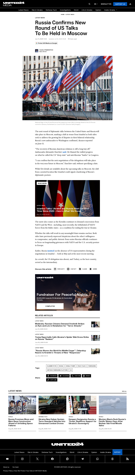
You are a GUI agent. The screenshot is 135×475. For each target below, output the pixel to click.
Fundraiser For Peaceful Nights (62, 294)
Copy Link (53, 380)
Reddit (88, 376)
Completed (50, 306)
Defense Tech (51, 10)
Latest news (70, 14)
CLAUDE (84, 269)
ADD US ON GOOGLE (101, 467)
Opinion (98, 10)
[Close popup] (132, 462)
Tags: (37, 368)
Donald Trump (70, 366)
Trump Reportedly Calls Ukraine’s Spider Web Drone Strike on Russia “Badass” (62, 338)
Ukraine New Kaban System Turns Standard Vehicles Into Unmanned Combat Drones (52, 421)
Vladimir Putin (51, 366)
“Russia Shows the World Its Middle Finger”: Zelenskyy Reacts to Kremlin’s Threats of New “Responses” (60, 351)
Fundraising (92, 366)
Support (117, 452)
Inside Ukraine (109, 10)
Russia (61, 366)
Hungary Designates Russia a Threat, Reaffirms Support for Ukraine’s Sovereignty (82, 421)
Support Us (120, 4)
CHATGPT (73, 269)
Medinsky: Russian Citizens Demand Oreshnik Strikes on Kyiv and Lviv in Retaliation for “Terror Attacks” (59, 324)
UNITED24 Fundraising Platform (57, 370)
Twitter (77, 376)
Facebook (53, 376)
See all (124, 391)
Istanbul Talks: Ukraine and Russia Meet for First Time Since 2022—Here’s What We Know (63, 210)
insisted (50, 251)
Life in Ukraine (87, 10)
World (76, 10)
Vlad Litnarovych (46, 50)
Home (62, 14)
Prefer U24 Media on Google (47, 43)
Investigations (65, 10)
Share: (37, 378)
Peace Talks (82, 366)
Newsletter (106, 4)
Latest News (23, 10)
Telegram (65, 376)
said (64, 152)
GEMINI (95, 269)
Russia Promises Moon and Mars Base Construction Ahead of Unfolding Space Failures (21, 422)
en (95, 4)
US (71, 370)
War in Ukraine (37, 10)
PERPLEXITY (61, 269)
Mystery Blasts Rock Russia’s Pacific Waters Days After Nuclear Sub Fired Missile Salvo (112, 422)
